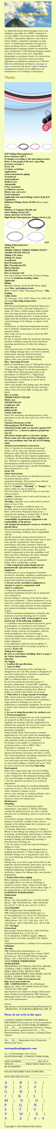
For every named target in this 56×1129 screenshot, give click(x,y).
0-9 (40, 1118)
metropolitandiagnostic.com (20, 1048)
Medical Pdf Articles (33, 14)
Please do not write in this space (22, 1014)
